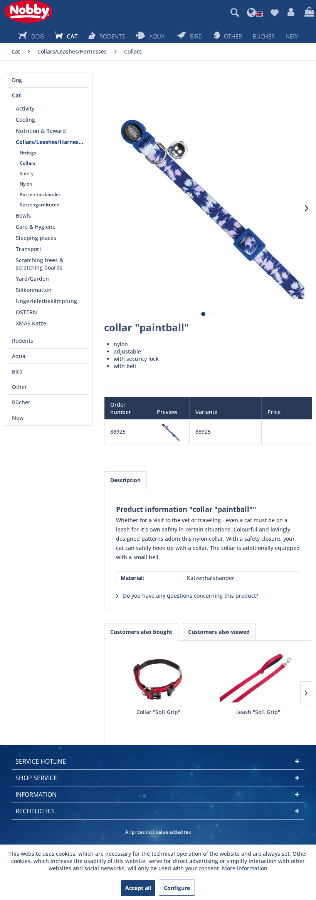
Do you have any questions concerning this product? (189, 595)
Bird (17, 371)
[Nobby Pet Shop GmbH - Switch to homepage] (28, 11)
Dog (17, 80)
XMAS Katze (31, 323)
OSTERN (26, 312)
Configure (177, 888)
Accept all (138, 888)
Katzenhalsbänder (40, 194)
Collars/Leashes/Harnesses (51, 142)
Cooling (25, 119)
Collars (27, 163)
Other (19, 387)
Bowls (23, 215)
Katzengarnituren (40, 204)
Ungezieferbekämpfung (46, 301)
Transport (28, 249)
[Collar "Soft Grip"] (158, 677)
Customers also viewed (219, 631)
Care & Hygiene (35, 226)
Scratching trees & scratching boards (39, 263)
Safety (27, 173)
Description (125, 480)
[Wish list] (274, 12)
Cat (16, 95)
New (18, 417)
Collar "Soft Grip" (158, 712)
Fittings (28, 152)
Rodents (22, 340)
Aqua (18, 356)
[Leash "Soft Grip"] (258, 677)
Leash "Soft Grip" (258, 712)
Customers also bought (141, 631)
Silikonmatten (34, 289)
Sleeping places (36, 237)
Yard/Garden (32, 278)
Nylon (26, 184)
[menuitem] (235, 12)
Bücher (21, 402)
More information (244, 868)
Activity (25, 108)
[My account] (291, 12)
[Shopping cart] (308, 12)
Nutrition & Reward (41, 130)
